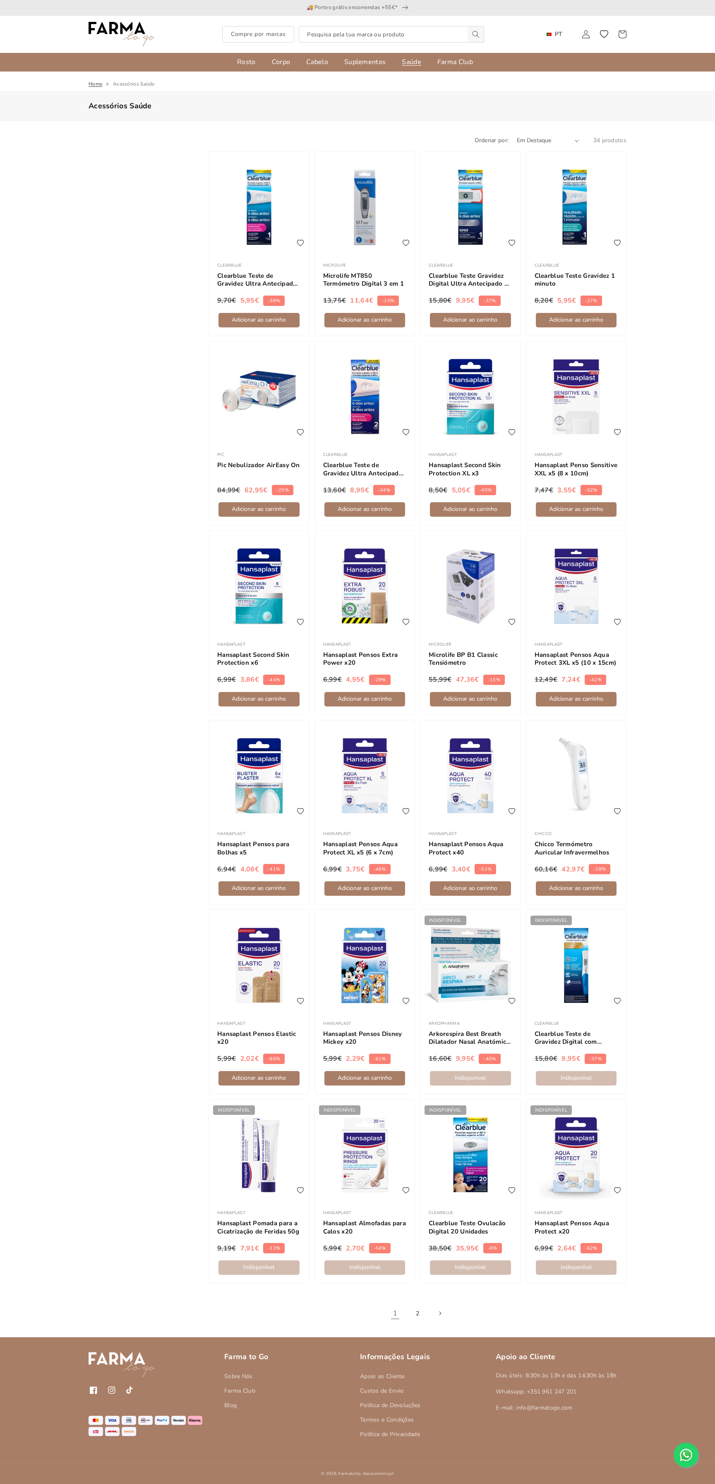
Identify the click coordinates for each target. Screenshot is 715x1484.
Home (95, 84)
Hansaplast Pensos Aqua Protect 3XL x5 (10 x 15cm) (576, 659)
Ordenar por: (492, 140)
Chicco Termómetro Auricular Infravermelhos (572, 848)
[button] (604, 34)
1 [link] (395, 1313)
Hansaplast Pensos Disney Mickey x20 (362, 1038)
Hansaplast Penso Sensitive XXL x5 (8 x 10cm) (576, 469)
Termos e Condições (387, 1420)
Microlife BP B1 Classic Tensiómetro (463, 659)
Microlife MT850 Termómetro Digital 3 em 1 (363, 280)
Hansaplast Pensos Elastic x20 (256, 1038)
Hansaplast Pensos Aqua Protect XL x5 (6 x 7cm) (360, 848)
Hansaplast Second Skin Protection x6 (253, 659)
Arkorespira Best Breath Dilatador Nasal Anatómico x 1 (469, 1038)
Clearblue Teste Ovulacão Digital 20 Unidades (467, 1227)
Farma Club (239, 1391)
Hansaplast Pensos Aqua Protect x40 (466, 848)
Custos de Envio (382, 1391)
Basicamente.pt (378, 1474)
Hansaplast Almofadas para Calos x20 (364, 1227)
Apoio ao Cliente (382, 1376)
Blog (230, 1405)
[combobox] (391, 34)
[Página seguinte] (440, 1313)
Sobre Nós (238, 1376)
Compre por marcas (258, 34)
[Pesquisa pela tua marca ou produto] (476, 34)
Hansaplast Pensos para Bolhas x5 (253, 848)
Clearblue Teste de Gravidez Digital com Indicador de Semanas (567, 1038)
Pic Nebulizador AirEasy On (258, 465)
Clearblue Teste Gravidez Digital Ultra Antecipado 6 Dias (468, 280)
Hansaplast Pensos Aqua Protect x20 (572, 1227)
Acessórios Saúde (134, 84)
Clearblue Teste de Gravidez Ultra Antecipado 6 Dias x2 (363, 469)
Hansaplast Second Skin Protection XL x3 (465, 469)
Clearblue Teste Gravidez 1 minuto (575, 280)
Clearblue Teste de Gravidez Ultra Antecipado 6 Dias (257, 280)
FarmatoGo (349, 1474)
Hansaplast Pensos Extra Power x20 (360, 659)
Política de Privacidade (390, 1434)
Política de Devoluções (390, 1405)
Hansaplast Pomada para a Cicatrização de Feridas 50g (258, 1227)
